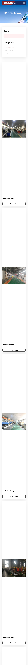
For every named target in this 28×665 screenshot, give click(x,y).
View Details (14, 204)
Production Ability (9, 47)
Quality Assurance (8, 50)
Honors (6, 53)
